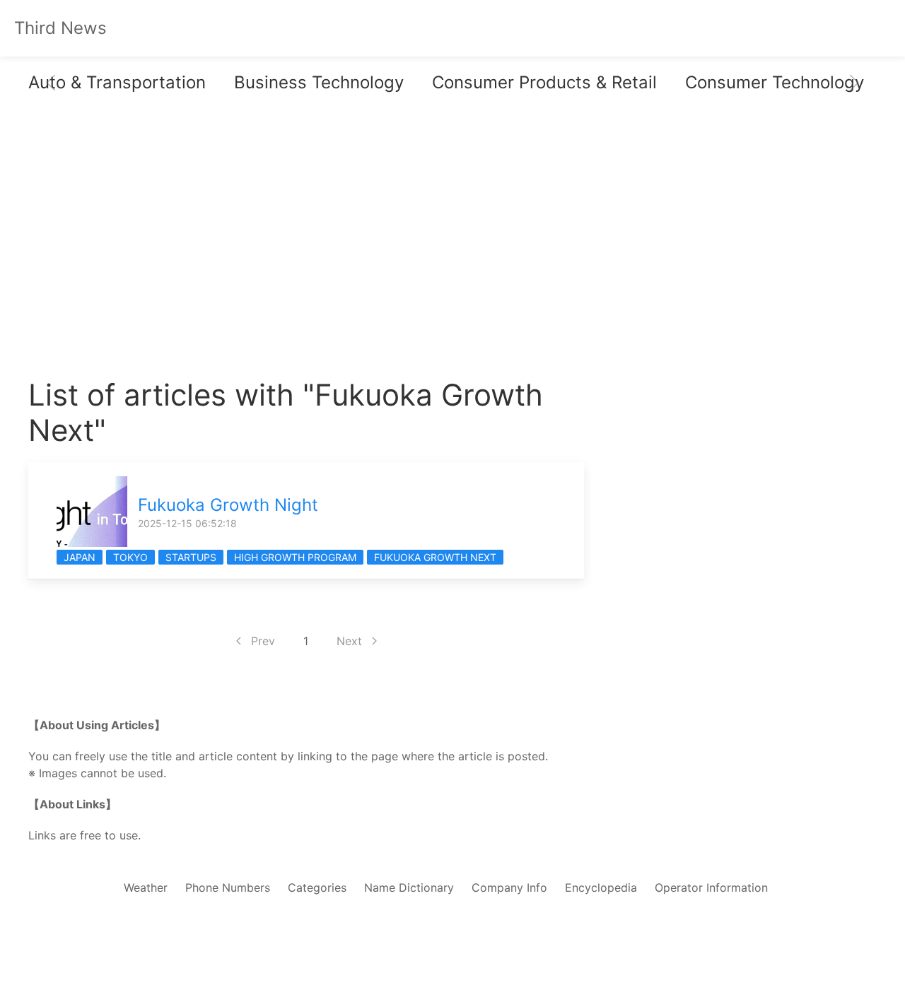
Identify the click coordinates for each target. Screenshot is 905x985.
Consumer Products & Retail (544, 82)
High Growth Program (295, 557)
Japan (79, 557)
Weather (146, 887)
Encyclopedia (601, 887)
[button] (51, 83)
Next (349, 641)
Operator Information (711, 887)
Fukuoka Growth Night (228, 505)
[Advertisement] (306, 250)
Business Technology (319, 82)
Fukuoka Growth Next (435, 557)
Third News (60, 28)
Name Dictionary (409, 887)
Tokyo (130, 557)
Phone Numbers (227, 887)
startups (190, 557)
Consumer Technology (774, 82)
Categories (317, 887)
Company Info (509, 887)
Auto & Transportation (117, 82)
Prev (263, 641)
